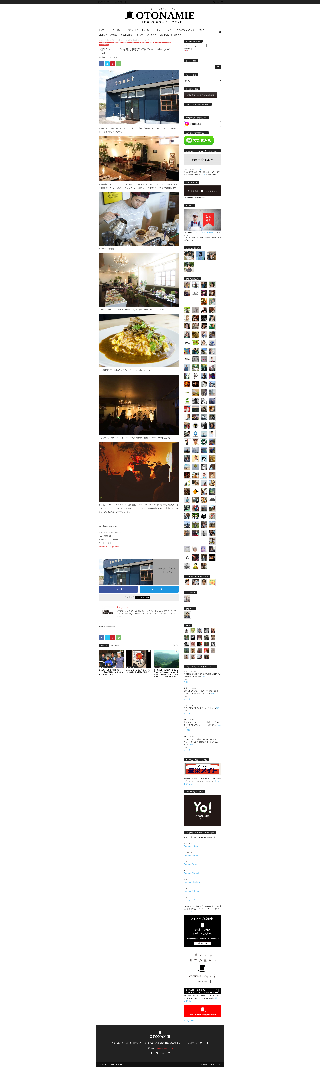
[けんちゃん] (186, 637)
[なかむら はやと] (204, 450)
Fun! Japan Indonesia (192, 846)
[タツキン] (195, 392)
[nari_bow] (211, 255)
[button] (220, 32)
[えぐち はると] (204, 351)
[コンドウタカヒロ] (187, 566)
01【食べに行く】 (110, 40)
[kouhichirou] (193, 637)
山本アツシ (105, 57)
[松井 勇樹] (212, 293)
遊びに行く (132, 30)
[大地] (206, 650)
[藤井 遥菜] (195, 467)
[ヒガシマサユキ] (204, 582)
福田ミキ (187, 699)
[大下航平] (187, 450)
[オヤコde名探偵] (195, 557)
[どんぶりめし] (193, 644)
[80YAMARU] (195, 566)
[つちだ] (187, 442)
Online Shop (127, 35)
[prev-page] (174, 645)
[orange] (212, 301)
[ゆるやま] (204, 417)
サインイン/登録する (119, 2)
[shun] (204, 318)
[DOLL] (187, 343)
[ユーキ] (212, 434)
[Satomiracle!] (212, 491)
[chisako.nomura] (204, 549)
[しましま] (212, 483)
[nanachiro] (187, 318)
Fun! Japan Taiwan (191, 864)
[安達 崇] (204, 401)
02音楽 (169, 42)
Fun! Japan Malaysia (191, 855)
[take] (200, 657)
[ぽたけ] (195, 351)
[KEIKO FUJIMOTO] (204, 475)
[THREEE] (200, 644)
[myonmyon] (195, 442)
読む (204, 676)
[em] (187, 557)
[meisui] (204, 434)
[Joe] (212, 367)
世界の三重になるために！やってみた (190, 30)
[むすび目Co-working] (212, 557)
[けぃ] (195, 326)
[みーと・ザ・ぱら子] (195, 343)
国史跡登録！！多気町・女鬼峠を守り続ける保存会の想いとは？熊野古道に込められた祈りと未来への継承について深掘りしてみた (166, 673)
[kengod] (213, 637)
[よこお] (200, 650)
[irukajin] (193, 657)
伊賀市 (112, 626)
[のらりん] (195, 425)
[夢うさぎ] (212, 417)
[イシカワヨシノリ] (187, 367)
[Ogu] (200, 630)
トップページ (104, 30)
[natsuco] (204, 326)
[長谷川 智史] (187, 549)
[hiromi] (212, 310)
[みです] (195, 533)
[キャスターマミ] (212, 285)
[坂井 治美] (187, 409)
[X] (218, 2)
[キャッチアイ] (204, 516)
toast (106, 626)
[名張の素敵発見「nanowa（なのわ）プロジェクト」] (187, 392)
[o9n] (204, 533)
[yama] (187, 467)
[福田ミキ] (200, 255)
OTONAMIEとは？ (216, 1064)
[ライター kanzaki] (204, 301)
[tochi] (204, 384)
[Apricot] (212, 582)
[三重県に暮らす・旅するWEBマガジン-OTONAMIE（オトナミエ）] (160, 15)
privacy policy (189, 1020)
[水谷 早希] (212, 516)
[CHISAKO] (212, 425)
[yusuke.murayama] (189, 255)
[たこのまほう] (187, 351)
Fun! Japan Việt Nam (191, 891)
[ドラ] (206, 657)
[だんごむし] (212, 500)
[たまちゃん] (187, 458)
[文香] (195, 508)
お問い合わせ (203, 1064)
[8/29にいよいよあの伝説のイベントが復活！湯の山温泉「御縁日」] (138, 659)
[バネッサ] (193, 630)
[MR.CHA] (204, 467)
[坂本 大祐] (187, 598)
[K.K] (187, 533)
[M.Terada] (195, 524)
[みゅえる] (195, 475)
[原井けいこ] (204, 458)
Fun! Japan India (190, 900)
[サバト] (212, 376)
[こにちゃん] (212, 334)
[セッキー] (204, 409)
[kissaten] (204, 442)
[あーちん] (212, 401)
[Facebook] (210, 2)
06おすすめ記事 (104, 45)
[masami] (212, 475)
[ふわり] (212, 467)
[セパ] (204, 334)
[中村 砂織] (212, 524)
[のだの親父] (213, 644)
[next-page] (177, 645)
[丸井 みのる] (204, 483)
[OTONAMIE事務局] (186, 630)
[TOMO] (187, 384)
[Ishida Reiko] (212, 533)
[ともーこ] (189, 267)
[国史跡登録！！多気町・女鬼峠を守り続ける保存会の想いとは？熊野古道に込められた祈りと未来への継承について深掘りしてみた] (166, 659)
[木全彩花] (212, 392)
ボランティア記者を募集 (205, 232)
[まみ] (213, 630)
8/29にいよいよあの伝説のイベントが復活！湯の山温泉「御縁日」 (138, 671)
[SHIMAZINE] (195, 293)
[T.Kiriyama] (204, 425)
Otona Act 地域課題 (108, 35)
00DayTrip (157, 667)
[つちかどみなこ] (212, 318)
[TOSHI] (187, 326)
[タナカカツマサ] (195, 458)
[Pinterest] (112, 63)
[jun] (212, 326)
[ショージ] (195, 401)
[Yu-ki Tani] (187, 491)
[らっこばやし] (204, 376)
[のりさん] (195, 450)
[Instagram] (214, 2)
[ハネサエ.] (187, 293)
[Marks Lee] (206, 637)
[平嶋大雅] (212, 450)
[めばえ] (212, 541)
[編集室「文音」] (187, 508)
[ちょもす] (195, 491)
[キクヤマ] (195, 483)
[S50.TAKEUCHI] (195, 384)
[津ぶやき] (195, 376)
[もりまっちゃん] (204, 343)
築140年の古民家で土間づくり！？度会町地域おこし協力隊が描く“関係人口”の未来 (111, 672)
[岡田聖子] (187, 285)
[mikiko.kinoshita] (187, 401)
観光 (167, 30)
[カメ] (212, 549)
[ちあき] (187, 425)
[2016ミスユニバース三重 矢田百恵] (187, 500)
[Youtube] (222, 2)
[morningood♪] (206, 644)
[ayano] (187, 516)
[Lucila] (195, 359)
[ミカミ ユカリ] (187, 582)
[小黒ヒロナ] (187, 310)
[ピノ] (204, 508)
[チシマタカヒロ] (204, 392)
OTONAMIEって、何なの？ (170, 35)
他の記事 (104, 645)
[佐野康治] (195, 285)
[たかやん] (195, 334)
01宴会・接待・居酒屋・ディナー (144, 42)
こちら (202, 174)
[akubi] (195, 417)
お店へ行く (146, 30)
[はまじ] (204, 285)
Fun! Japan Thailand (191, 873)
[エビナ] (195, 500)
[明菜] (204, 491)
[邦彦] (212, 384)
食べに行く (117, 30)
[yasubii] (204, 367)
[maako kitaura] (195, 582)
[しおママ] (195, 310)
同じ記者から (115, 645)
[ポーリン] (204, 557)
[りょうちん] (187, 417)
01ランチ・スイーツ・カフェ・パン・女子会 (122, 42)
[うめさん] (195, 516)
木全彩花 (187, 682)
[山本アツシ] (187, 359)
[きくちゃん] (195, 367)
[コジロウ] (187, 615)
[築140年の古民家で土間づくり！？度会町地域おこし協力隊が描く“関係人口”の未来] (111, 659)
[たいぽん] (212, 442)
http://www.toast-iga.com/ (109, 546)
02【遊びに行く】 (160, 42)
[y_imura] (204, 310)
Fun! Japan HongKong (192, 882)
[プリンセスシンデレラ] (204, 293)
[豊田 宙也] (186, 650)
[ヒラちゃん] (186, 657)
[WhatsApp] (118, 63)
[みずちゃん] (187, 483)
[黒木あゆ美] (212, 359)
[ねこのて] (193, 650)
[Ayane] (212, 458)
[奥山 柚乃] (195, 549)
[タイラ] (187, 434)
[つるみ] (204, 566)
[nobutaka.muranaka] (187, 524)
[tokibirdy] (212, 409)
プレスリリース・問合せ (146, 35)
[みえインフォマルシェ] (195, 434)
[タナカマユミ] (212, 343)
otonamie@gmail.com (165, 1048)
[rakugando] (213, 650)
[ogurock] (195, 318)
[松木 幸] (204, 359)
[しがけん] (204, 524)
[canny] (195, 409)
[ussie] (187, 475)
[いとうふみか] (212, 508)
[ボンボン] (200, 637)
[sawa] (212, 351)
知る (158, 30)
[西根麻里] (187, 334)
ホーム (101, 40)
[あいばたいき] (204, 500)
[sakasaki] (187, 376)
